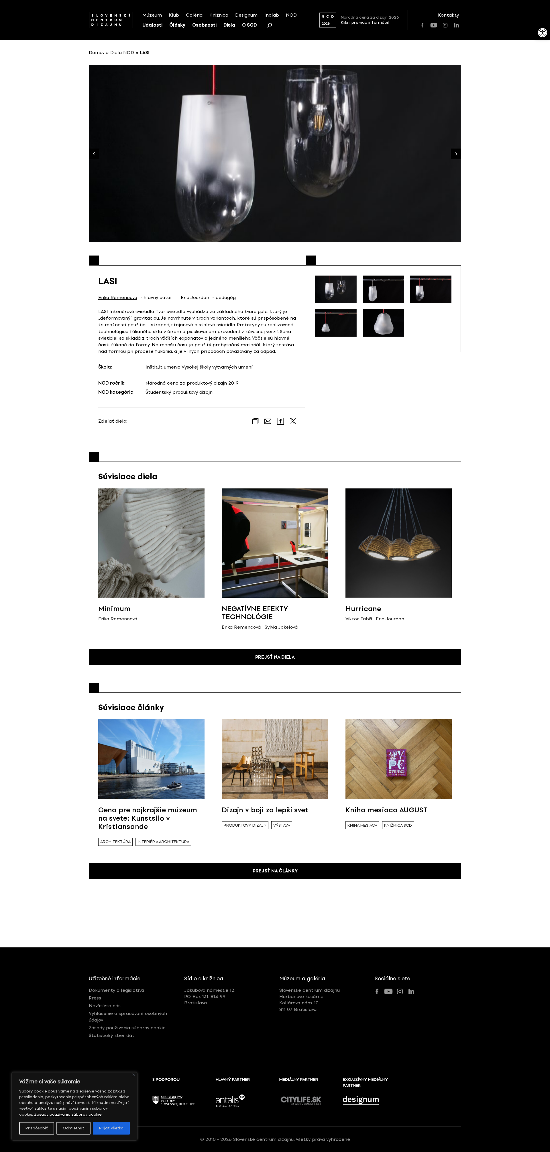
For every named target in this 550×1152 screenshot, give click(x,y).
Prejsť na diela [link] (275, 657)
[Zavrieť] (133, 1075)
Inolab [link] (271, 15)
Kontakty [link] (448, 15)
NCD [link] (291, 15)
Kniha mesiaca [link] (362, 825)
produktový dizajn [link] (245, 825)
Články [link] (177, 25)
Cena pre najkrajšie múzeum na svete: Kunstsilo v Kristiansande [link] (147, 818)
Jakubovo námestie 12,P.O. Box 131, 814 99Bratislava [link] (209, 996)
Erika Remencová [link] (117, 297)
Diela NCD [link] (122, 52)
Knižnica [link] (218, 15)
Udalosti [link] (152, 25)
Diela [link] (229, 25)
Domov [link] (97, 52)
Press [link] (95, 998)
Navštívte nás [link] (105, 1005)
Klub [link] (174, 15)
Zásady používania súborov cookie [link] (67, 1114)
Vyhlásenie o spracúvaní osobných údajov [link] (128, 1016)
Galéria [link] (194, 15)
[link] (542, 32)
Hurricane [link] (363, 609)
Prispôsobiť (36, 1128)
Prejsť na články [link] (275, 871)
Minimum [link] (114, 609)
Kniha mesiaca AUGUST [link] (386, 810)
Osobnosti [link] (204, 25)
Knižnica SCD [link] (398, 825)
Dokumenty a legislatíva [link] (116, 990)
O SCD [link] (249, 25)
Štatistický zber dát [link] (111, 1035)
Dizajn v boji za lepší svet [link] (265, 810)
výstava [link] (281, 825)
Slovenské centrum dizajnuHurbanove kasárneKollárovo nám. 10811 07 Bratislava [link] (309, 999)
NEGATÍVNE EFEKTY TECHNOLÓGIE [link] (255, 613)
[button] (456, 154)
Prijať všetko (111, 1128)
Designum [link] (246, 15)
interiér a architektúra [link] (163, 841)
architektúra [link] (115, 841)
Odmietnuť (73, 1128)
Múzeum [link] (152, 15)
